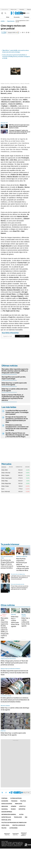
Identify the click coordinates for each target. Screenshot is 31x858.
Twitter (2, 792)
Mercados (18, 803)
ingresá (27, 13)
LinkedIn (13, 792)
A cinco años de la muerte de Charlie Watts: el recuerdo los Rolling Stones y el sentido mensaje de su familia (16, 56)
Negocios (5, 806)
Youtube (18, 792)
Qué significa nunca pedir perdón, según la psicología (14, 378)
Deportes (22, 809)
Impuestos (21, 9)
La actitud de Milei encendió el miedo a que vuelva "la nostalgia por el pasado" (17, 412)
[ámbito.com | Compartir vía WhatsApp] (20, 32)
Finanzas (26, 17)
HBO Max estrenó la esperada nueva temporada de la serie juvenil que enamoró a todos (19, 126)
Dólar (7, 17)
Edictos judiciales (18, 825)
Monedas (4, 466)
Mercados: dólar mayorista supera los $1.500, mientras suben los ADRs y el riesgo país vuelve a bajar (15, 371)
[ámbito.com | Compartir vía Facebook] (22, 32)
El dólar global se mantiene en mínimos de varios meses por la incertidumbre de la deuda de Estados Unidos (15, 700)
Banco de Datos (7, 803)
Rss (26, 817)
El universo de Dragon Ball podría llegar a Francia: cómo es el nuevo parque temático (7, 564)
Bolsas (11, 466)
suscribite (23, 13)
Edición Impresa (7, 812)
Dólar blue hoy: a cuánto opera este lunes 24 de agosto (14, 384)
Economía (16, 17)
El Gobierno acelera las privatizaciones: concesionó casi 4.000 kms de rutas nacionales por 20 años (17, 427)
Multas (4, 828)
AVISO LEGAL (5, 825)
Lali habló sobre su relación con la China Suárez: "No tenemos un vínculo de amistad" (20, 577)
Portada (4, 798)
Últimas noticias (16, 798)
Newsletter (25, 792)
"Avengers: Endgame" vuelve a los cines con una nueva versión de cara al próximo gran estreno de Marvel (19, 132)
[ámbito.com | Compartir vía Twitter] (24, 32)
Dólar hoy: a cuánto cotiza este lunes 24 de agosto (14, 390)
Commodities (19, 466)
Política (23, 801)
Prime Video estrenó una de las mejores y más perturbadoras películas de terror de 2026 (19, 587)
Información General (9, 814)
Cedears (27, 466)
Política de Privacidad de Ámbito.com (14, 822)
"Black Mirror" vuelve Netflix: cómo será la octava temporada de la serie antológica (15, 51)
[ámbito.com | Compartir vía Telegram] (28, 32)
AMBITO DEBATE (24, 834)
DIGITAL (7, 834)
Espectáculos (10, 21)
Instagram (9, 792)
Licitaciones (13, 828)
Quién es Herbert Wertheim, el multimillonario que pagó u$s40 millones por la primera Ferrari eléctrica (13, 397)
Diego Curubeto (3, 32)
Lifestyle (22, 806)
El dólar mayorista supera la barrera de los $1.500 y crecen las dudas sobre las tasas (14, 673)
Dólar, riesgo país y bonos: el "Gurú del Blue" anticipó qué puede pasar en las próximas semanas (14, 663)
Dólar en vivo (13, 9)
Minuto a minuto (4, 615)
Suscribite (22, 336)
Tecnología (18, 817)
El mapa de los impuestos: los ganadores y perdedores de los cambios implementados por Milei (17, 419)
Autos (21, 814)
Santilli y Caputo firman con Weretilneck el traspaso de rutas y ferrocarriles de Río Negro (17, 435)
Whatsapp (22, 792)
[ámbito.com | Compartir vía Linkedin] (26, 32)
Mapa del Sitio (6, 820)
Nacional (5, 809)
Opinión (13, 806)
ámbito (3, 21)
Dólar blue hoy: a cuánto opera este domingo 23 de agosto (13, 734)
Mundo (13, 809)
